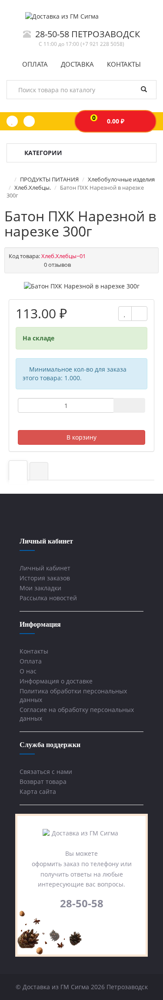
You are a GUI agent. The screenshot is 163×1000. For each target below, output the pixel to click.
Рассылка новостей (48, 598)
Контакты (34, 651)
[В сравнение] (139, 313)
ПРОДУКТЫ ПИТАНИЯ (49, 179)
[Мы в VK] (74, 924)
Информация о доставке (56, 681)
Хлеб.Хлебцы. (32, 187)
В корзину (81, 437)
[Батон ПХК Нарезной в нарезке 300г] (82, 286)
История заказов (45, 578)
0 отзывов (57, 265)
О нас (28, 671)
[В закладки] (125, 313)
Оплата (31, 661)
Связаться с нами (46, 771)
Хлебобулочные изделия (121, 179)
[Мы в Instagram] (89, 924)
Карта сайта (38, 791)
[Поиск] (144, 89)
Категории (43, 153)
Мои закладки (40, 588)
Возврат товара (43, 781)
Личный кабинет (45, 568)
